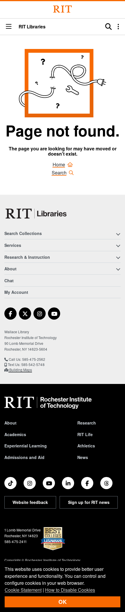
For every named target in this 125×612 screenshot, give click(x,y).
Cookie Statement (23, 589)
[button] (8, 26)
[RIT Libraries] (36, 213)
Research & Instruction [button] (27, 257)
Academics (15, 434)
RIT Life (85, 434)
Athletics (86, 446)
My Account (16, 292)
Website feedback (30, 502)
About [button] (10, 269)
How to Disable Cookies (70, 589)
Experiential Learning (25, 446)
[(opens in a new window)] (10, 313)
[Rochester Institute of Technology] (62, 9)
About (10, 423)
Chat (9, 280)
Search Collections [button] (23, 233)
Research (86, 423)
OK (62, 602)
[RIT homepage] (48, 403)
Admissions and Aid (24, 457)
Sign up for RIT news (89, 502)
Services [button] (12, 245)
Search (59, 172)
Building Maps (20, 369)
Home (59, 164)
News (82, 457)
